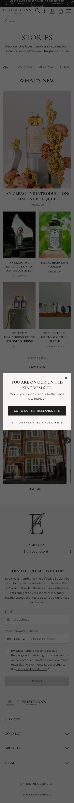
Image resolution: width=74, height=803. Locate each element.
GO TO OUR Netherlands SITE (37, 410)
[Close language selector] (66, 378)
